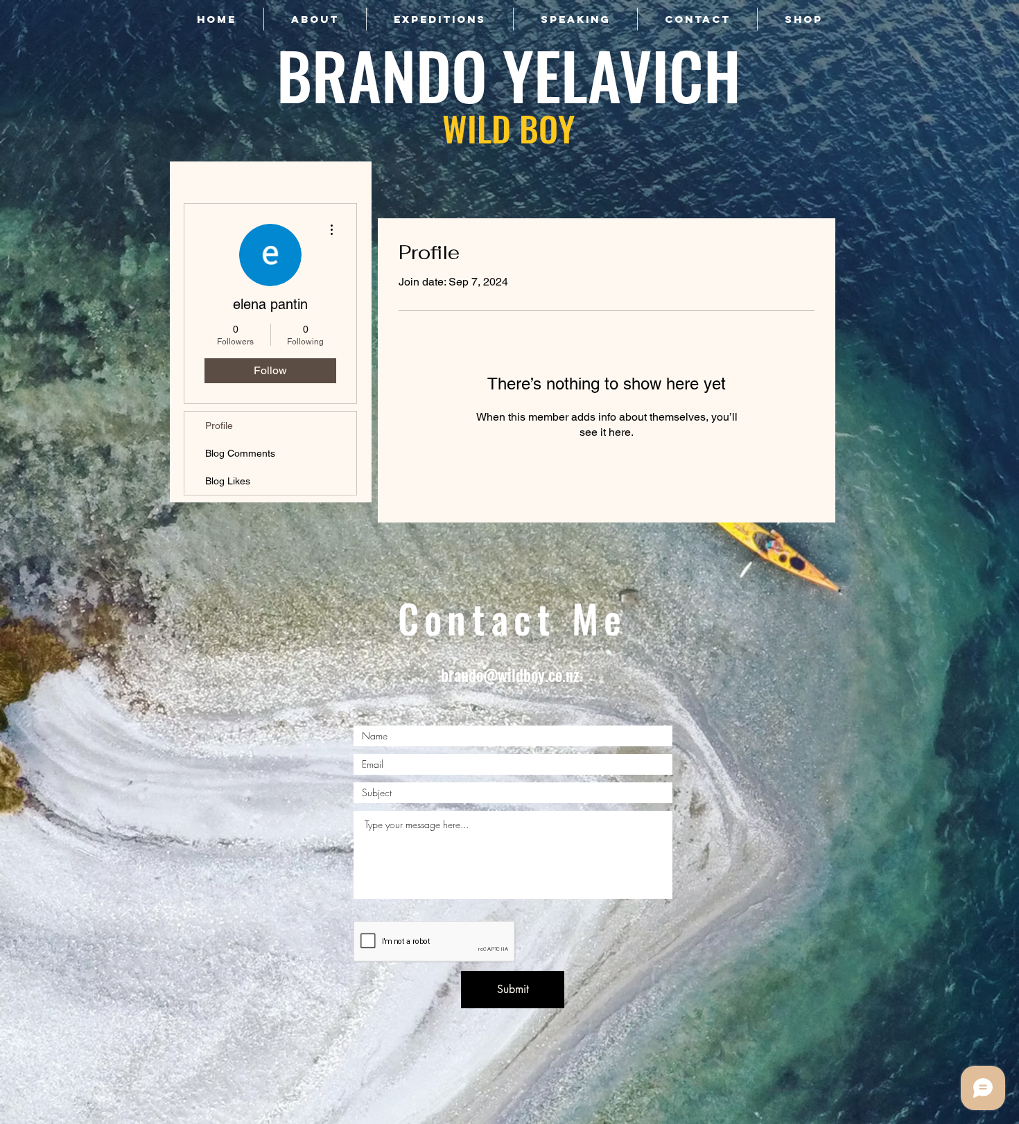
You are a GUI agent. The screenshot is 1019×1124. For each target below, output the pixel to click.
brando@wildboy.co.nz (510, 675)
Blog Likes (227, 480)
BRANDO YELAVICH (509, 74)
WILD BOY (508, 127)
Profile (219, 425)
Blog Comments (240, 453)
